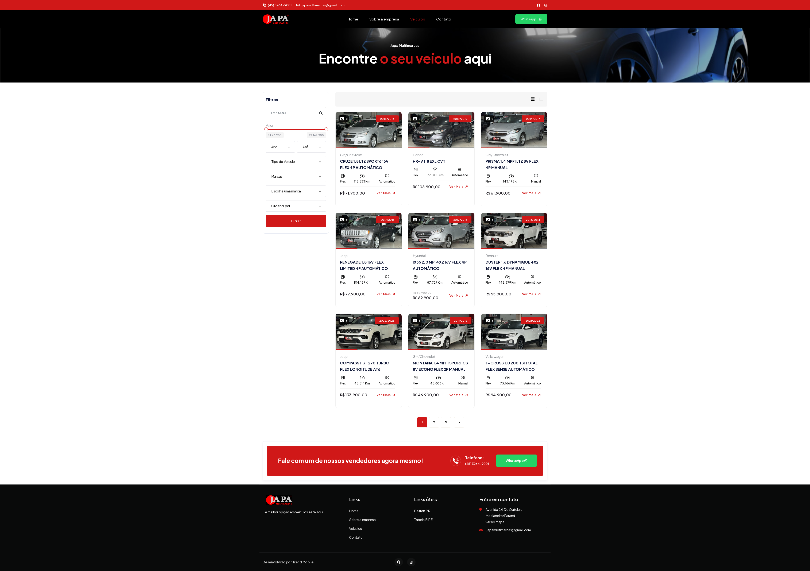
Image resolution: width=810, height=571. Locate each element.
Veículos (417, 19)
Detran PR (422, 511)
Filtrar (296, 221)
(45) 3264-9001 (280, 5)
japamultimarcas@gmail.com (323, 5)
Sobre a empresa (384, 19)
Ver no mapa (495, 522)
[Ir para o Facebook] (538, 5)
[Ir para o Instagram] (545, 5)
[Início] (276, 18)
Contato (443, 19)
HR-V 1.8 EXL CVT (429, 161)
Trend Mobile (302, 562)
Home (352, 19)
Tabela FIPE (423, 519)
